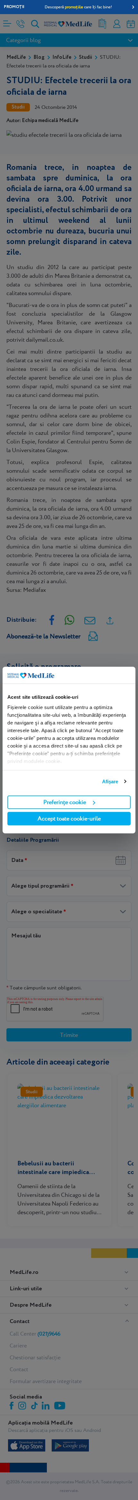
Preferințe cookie (64, 802)
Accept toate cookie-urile (69, 818)
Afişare (110, 781)
